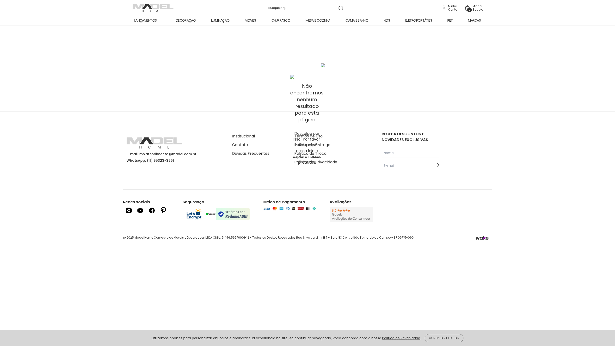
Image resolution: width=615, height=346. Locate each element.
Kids (387, 20)
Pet (450, 20)
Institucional (243, 136)
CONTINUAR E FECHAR (444, 338)
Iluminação (220, 20)
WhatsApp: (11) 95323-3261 (150, 160)
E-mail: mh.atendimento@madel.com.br (162, 154)
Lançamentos (145, 20)
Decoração (186, 20)
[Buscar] (340, 8)
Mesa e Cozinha (318, 20)
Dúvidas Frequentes (250, 153)
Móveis (250, 20)
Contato (240, 145)
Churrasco (280, 20)
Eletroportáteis (418, 20)
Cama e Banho (356, 20)
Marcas (474, 20)
